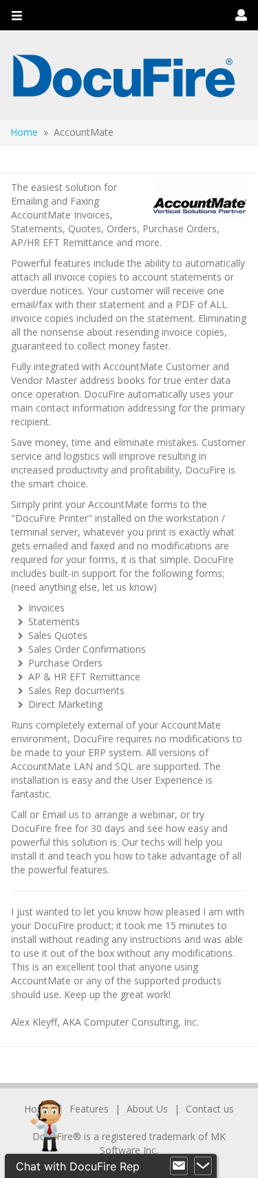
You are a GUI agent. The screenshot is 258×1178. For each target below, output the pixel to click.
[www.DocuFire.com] (124, 75)
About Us (147, 1108)
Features (89, 1108)
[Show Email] (179, 1166)
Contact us (210, 1108)
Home (24, 132)
